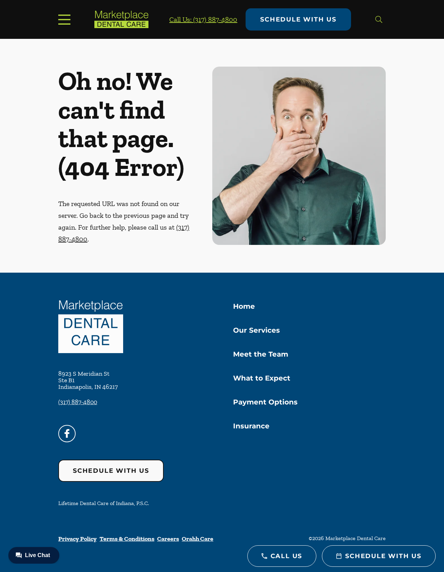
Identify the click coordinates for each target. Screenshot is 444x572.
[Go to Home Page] (121, 19)
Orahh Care (197, 539)
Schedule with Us (298, 19)
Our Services (256, 330)
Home (244, 306)
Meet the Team (260, 354)
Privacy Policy (77, 539)
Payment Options (265, 402)
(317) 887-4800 (77, 402)
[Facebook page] (67, 433)
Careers (168, 539)
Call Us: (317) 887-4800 (203, 19)
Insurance (251, 426)
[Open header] (66, 19)
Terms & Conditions (127, 539)
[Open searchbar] (379, 19)
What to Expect (261, 378)
